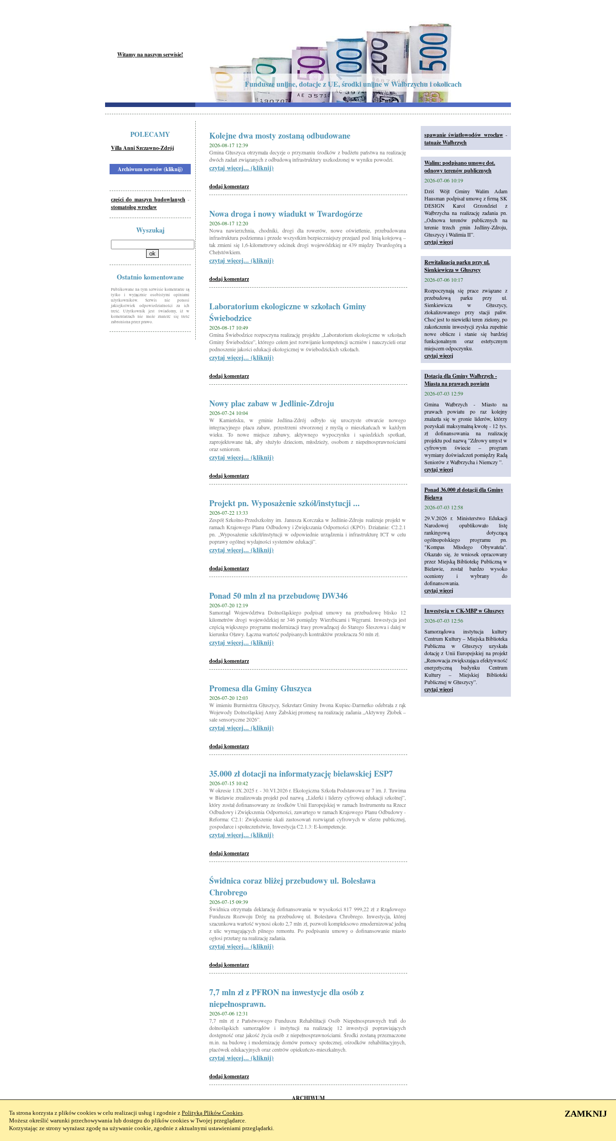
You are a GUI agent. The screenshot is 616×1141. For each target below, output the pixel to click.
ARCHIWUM (308, 1098)
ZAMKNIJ (586, 1113)
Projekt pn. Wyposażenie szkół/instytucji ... (284, 503)
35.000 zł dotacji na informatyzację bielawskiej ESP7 (301, 773)
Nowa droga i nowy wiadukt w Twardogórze (286, 213)
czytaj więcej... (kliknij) (241, 167)
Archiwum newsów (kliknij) (150, 169)
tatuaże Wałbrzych (445, 142)
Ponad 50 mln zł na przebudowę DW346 (278, 595)
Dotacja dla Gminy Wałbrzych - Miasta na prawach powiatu (460, 379)
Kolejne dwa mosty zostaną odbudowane (279, 135)
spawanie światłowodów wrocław (463, 135)
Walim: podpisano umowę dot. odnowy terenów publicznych (459, 166)
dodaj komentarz (229, 186)
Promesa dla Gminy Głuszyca (260, 688)
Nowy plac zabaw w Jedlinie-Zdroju (271, 403)
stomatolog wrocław (134, 207)
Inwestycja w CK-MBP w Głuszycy (464, 611)
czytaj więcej (438, 242)
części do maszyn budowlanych (148, 199)
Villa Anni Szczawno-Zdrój (142, 148)
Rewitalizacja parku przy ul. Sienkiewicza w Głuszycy (457, 266)
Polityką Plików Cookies (212, 1112)
